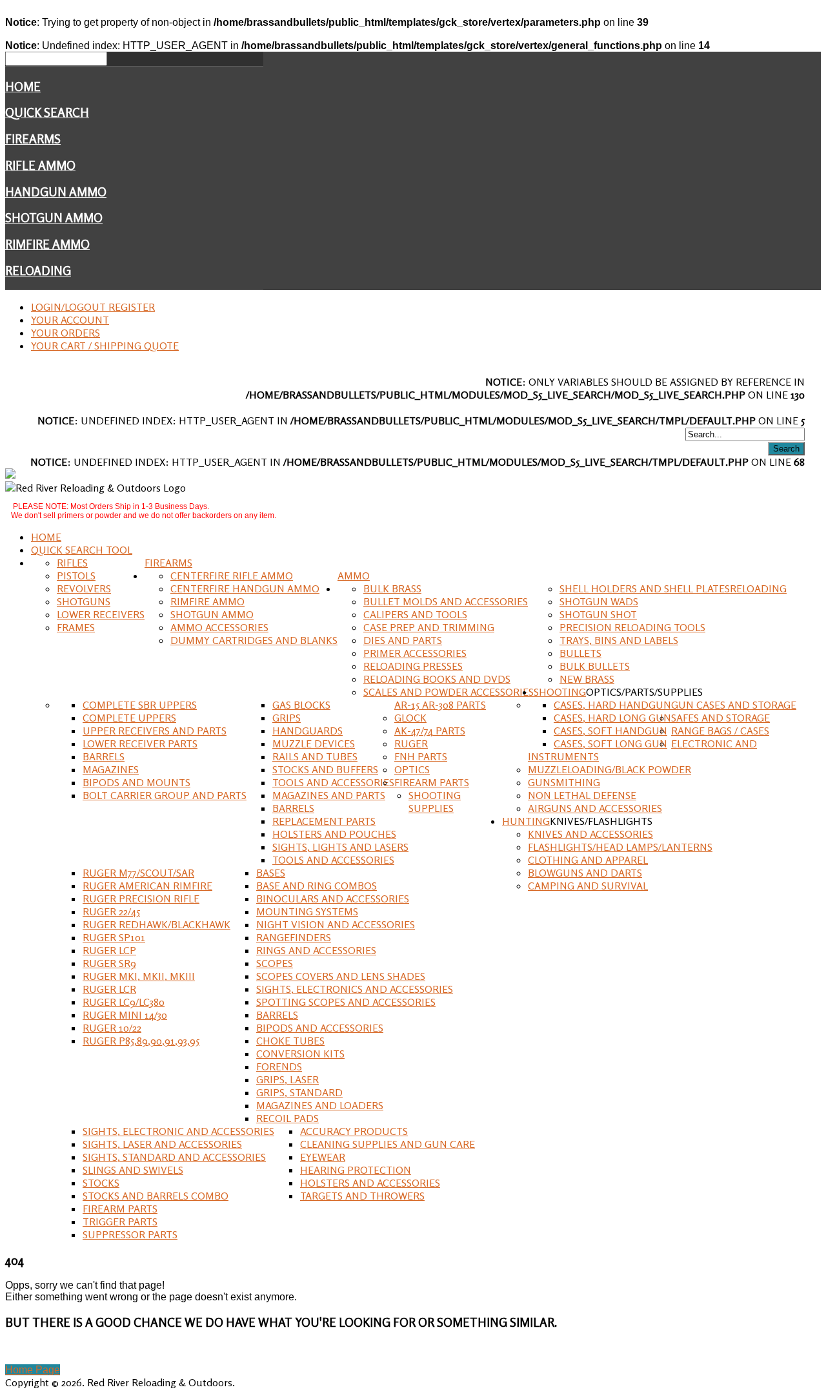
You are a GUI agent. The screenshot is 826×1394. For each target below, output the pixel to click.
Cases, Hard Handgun (612, 704)
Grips (286, 717)
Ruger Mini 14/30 (125, 1014)
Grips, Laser (287, 1079)
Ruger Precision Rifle (141, 898)
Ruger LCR (109, 989)
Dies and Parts (402, 640)
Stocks (101, 1182)
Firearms (33, 139)
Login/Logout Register (93, 306)
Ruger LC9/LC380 (124, 1001)
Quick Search (47, 112)
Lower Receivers (101, 614)
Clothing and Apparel (588, 859)
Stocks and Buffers (325, 769)
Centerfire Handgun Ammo (244, 588)
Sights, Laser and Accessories (162, 1144)
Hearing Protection (355, 1169)
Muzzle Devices (313, 743)
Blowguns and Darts (585, 872)
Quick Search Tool (81, 549)
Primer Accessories (415, 653)
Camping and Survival (588, 885)
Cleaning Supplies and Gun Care (387, 1144)
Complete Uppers (129, 717)
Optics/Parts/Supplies (644, 691)
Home (23, 86)
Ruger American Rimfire (147, 885)
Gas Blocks (301, 704)
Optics (412, 769)
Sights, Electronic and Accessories (178, 1131)
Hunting (526, 821)
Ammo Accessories (219, 627)
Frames (76, 627)
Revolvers (84, 588)
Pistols (76, 575)
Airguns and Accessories (595, 808)
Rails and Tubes (315, 756)
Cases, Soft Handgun (610, 730)
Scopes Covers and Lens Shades (340, 976)
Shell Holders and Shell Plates (644, 588)
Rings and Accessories (316, 950)
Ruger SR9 (109, 963)
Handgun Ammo (55, 192)
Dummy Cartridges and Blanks (253, 640)
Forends (279, 1066)
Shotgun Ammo (54, 218)
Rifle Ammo (40, 165)
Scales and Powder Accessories (448, 691)
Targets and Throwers (362, 1195)
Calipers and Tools (415, 614)
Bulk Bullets (594, 666)
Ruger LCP (109, 950)
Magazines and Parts (328, 795)
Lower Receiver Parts (140, 743)
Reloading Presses (413, 666)
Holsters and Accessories (370, 1182)
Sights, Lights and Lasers (340, 846)
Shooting (560, 691)
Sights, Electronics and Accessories (354, 989)
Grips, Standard (299, 1092)
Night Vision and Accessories (335, 924)
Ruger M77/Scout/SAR (138, 872)
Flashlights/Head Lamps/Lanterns (620, 846)
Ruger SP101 (114, 937)
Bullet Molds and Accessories (445, 601)
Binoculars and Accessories (332, 898)
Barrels (104, 756)
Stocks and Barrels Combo (155, 1195)
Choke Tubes (290, 1040)
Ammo (353, 575)
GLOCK (410, 717)
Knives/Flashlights (601, 821)
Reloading (38, 271)
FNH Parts (420, 756)
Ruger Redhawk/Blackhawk (156, 924)
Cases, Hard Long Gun (612, 717)
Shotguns (83, 601)
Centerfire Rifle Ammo (231, 575)
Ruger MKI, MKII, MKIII (139, 976)
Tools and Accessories (333, 782)
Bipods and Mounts (136, 782)
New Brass (586, 678)
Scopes (274, 963)
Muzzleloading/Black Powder (609, 769)
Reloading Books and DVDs (436, 678)
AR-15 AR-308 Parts (440, 704)
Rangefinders (293, 937)
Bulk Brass (392, 588)
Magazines (111, 769)
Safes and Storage (720, 717)
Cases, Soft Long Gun (610, 743)
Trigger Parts (120, 1221)
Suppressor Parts (130, 1234)
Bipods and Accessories (319, 1027)
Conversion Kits (300, 1053)
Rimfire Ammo (47, 244)
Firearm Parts (431, 782)
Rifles (72, 562)
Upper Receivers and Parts (155, 730)
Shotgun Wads (598, 601)
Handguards (307, 730)
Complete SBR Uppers (140, 704)
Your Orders (65, 332)
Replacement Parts (324, 821)
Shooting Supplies (434, 802)
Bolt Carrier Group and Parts (165, 795)
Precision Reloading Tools (632, 627)
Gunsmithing (564, 782)
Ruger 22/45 (111, 911)
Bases (270, 872)
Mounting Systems (307, 911)
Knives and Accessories (590, 833)
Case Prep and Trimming (428, 627)
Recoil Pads (287, 1118)
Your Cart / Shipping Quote (105, 345)
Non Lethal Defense (582, 795)
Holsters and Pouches (334, 833)
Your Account (70, 319)
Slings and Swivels (133, 1169)
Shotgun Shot (598, 614)
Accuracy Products (354, 1131)
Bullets (580, 653)
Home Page (32, 1369)
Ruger (411, 743)
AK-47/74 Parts (429, 730)
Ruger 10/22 (112, 1027)
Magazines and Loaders (319, 1105)
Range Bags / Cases (720, 730)
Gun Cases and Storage (733, 704)
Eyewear (322, 1156)
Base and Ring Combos (316, 885)
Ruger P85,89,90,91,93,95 (141, 1040)
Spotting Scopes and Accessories (346, 1001)
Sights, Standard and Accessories (174, 1156)
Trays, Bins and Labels (618, 640)
